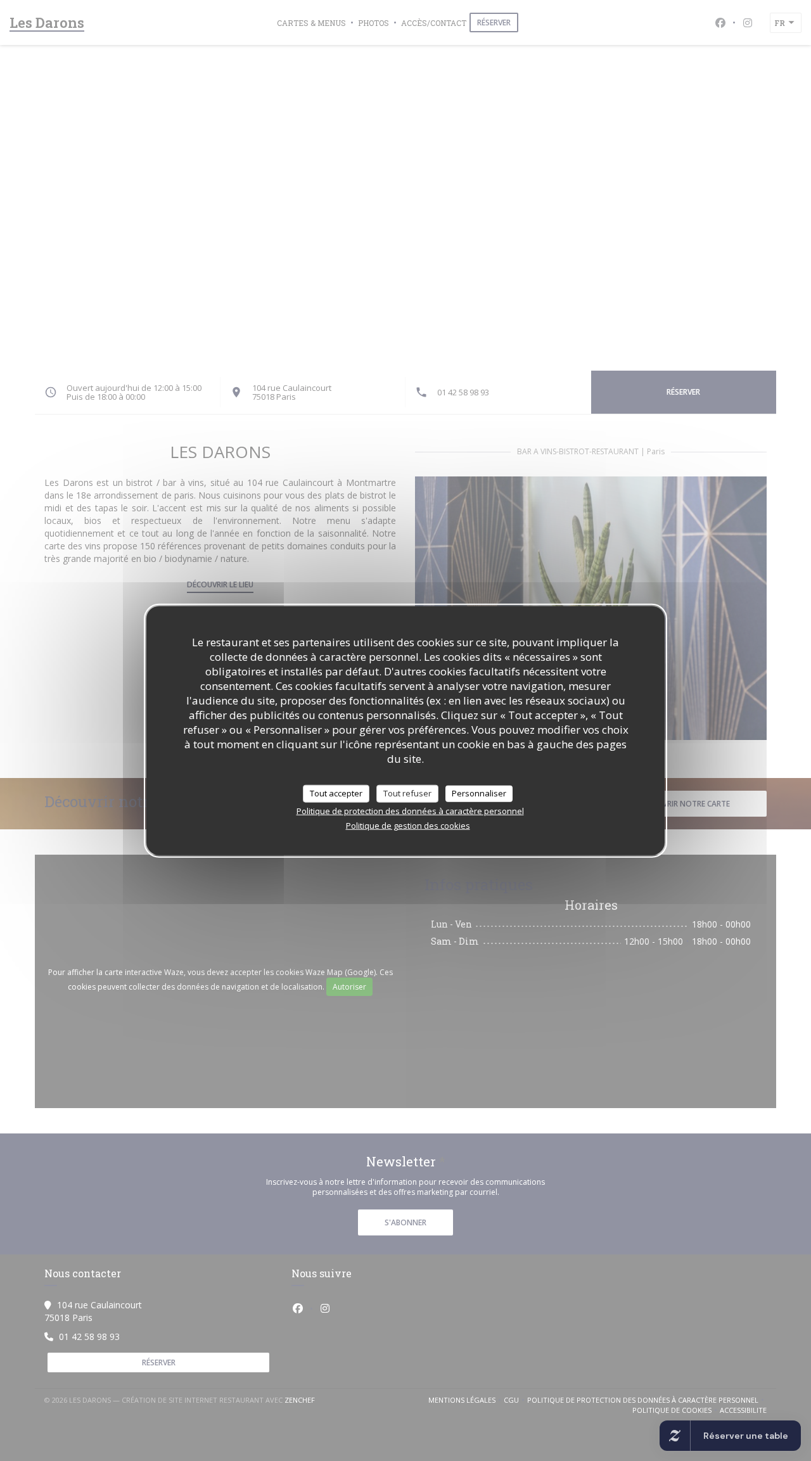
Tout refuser (407, 793)
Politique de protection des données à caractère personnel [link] (410, 810)
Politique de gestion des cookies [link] (408, 825)
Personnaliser (479, 793)
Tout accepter (336, 793)
